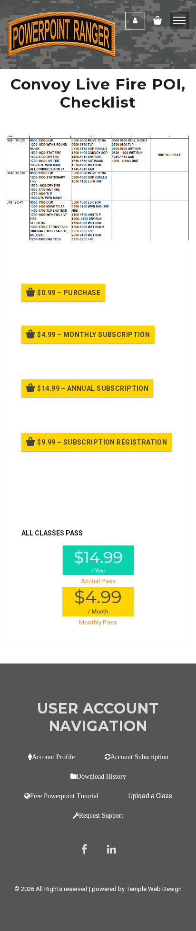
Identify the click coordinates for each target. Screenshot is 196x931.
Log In (91, 492)
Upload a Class (150, 796)
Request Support (101, 815)
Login (135, 21)
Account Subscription (139, 756)
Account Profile (53, 756)
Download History (101, 776)
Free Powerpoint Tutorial (64, 795)
